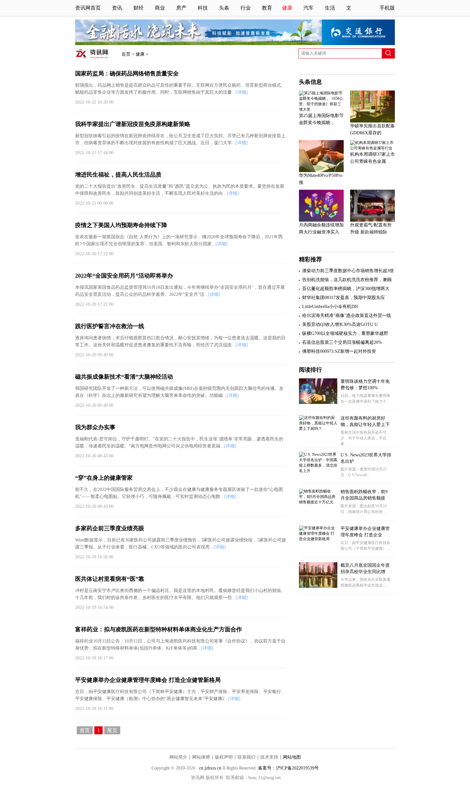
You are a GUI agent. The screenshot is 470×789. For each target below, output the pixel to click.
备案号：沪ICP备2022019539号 (288, 768)
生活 (330, 8)
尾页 (112, 730)
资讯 (117, 8)
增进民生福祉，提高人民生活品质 (118, 174)
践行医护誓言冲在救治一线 (109, 326)
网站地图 (292, 757)
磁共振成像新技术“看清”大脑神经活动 (124, 377)
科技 (203, 8)
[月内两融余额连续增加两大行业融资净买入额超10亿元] (321, 220)
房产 (181, 8)
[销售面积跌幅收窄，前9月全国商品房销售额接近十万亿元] (318, 502)
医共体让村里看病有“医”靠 (109, 579)
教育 (267, 8)
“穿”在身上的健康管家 (104, 478)
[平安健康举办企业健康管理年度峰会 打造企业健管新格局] (318, 539)
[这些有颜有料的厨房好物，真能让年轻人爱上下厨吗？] (318, 428)
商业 (160, 8)
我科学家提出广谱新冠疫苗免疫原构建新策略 (132, 124)
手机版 (387, 8)
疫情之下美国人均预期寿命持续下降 (121, 225)
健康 (287, 8)
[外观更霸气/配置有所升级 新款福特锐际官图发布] (372, 220)
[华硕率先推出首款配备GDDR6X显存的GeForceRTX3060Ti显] (372, 121)
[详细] (242, 92)
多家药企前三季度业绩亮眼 (109, 528)
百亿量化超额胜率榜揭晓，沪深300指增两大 (345, 288)
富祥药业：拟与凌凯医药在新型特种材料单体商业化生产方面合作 (158, 629)
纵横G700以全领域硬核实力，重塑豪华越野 (345, 333)
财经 (138, 8)
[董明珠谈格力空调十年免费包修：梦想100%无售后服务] (318, 402)
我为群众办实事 (95, 427)
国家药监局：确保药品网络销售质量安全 (127, 73)
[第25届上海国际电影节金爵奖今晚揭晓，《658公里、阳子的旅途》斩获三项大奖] (321, 109)
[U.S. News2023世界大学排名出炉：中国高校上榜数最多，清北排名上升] (318, 471)
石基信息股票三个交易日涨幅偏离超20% (342, 342)
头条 (224, 8)
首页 (125, 54)
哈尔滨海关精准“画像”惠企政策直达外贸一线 (346, 315)
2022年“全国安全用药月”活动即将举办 (124, 275)
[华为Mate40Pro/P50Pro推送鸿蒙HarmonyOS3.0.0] (321, 171)
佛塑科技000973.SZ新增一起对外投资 (339, 351)
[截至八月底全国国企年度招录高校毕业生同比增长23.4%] (318, 586)
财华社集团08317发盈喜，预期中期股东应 (343, 297)
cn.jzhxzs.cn (211, 768)
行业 (245, 8)
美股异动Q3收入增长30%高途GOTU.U (340, 324)
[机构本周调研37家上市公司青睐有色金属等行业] (372, 148)
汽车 (308, 8)
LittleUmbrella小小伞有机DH (330, 306)
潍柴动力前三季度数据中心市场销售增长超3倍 (348, 270)
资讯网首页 (88, 8)
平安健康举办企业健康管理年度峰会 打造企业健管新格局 (148, 680)
